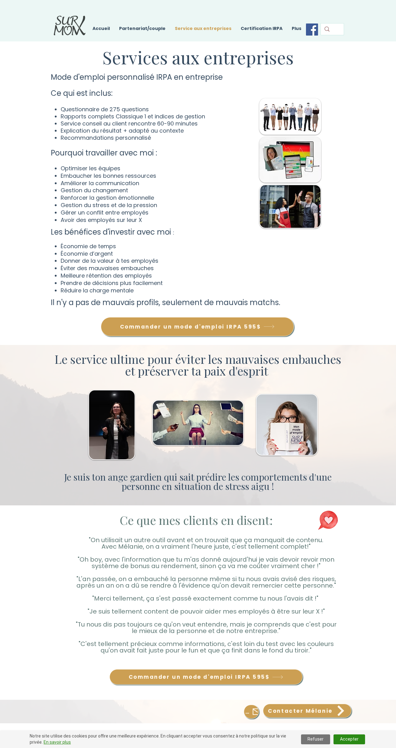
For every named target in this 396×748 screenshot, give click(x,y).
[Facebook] (312, 29)
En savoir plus (57, 742)
